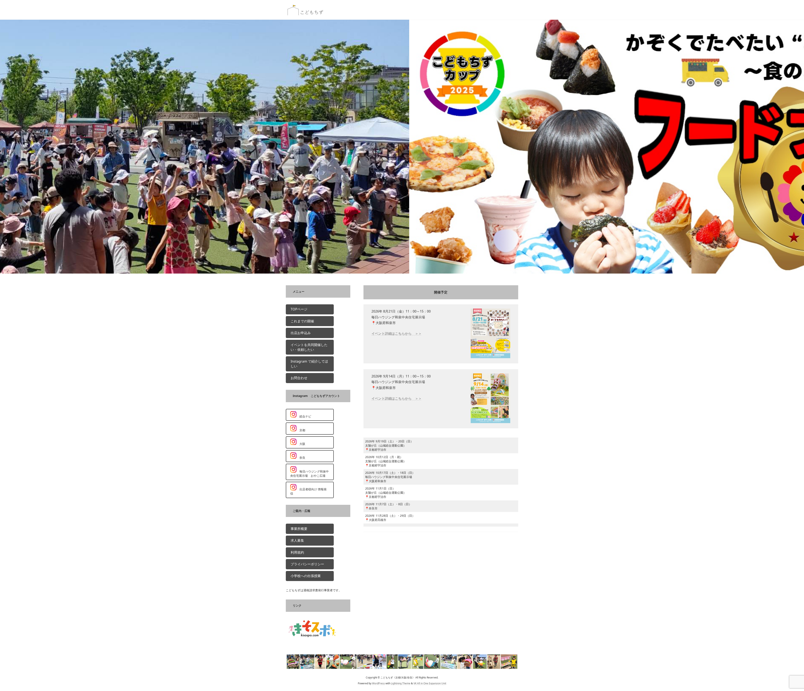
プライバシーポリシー (307, 564)
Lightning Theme (400, 683)
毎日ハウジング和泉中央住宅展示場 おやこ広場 (309, 473)
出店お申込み (301, 333)
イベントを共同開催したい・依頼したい (309, 347)
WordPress (378, 683)
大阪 (300, 444)
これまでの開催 (302, 321)
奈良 (300, 458)
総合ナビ (303, 416)
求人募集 (297, 540)
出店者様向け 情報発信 (308, 491)
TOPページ (299, 309)
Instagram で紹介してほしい (309, 363)
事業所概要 (299, 528)
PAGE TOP (784, 666)
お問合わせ (299, 378)
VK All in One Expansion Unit (430, 683)
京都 (300, 430)
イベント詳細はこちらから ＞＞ (396, 333)
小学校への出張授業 (306, 576)
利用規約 (297, 552)
